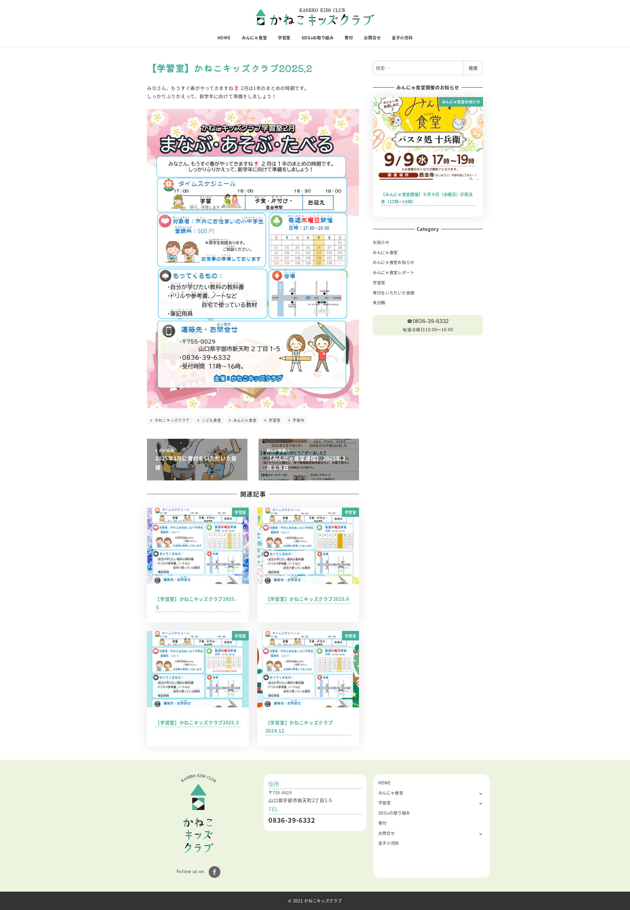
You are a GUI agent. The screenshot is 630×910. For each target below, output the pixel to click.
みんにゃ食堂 (244, 420)
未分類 (379, 303)
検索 (473, 68)
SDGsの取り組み (394, 813)
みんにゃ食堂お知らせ (393, 262)
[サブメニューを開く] (481, 793)
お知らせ (381, 242)
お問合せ (386, 833)
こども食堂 (210, 420)
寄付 (382, 823)
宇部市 (298, 420)
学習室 (274, 420)
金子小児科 (388, 843)
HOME (384, 783)
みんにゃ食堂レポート (393, 272)
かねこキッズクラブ (171, 420)
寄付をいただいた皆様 (393, 293)
